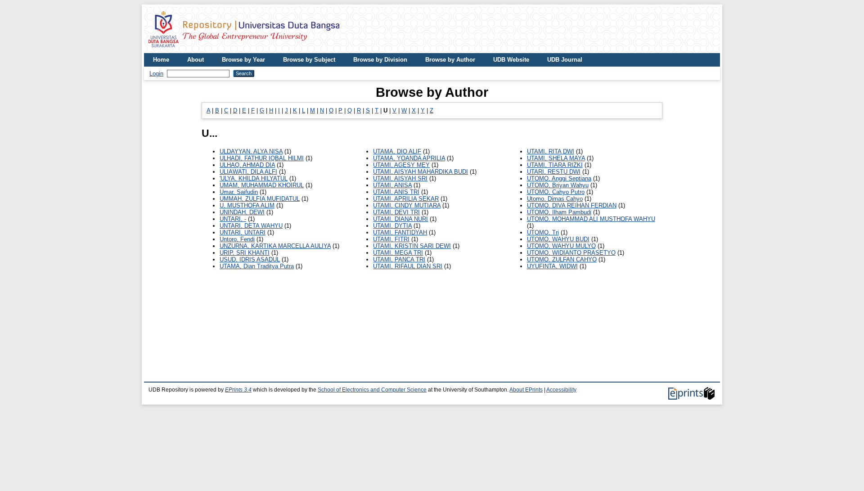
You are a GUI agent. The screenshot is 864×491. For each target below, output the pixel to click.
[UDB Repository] (244, 49)
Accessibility (561, 389)
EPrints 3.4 (238, 389)
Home (161, 59)
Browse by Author (450, 59)
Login (156, 73)
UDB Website (511, 59)
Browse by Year (243, 59)
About (195, 59)
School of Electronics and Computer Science (372, 389)
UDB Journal (564, 59)
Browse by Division (380, 59)
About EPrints (526, 389)
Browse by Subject (309, 59)
